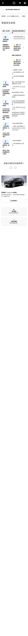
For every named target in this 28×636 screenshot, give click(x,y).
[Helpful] (11, 167)
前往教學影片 (13, 201)
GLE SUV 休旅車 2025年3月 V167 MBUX (13, 16)
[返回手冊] (3, 9)
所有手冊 (3, 16)
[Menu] (3, 3)
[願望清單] (20, 3)
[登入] (25, 3)
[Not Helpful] (15, 167)
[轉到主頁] (14, 3)
